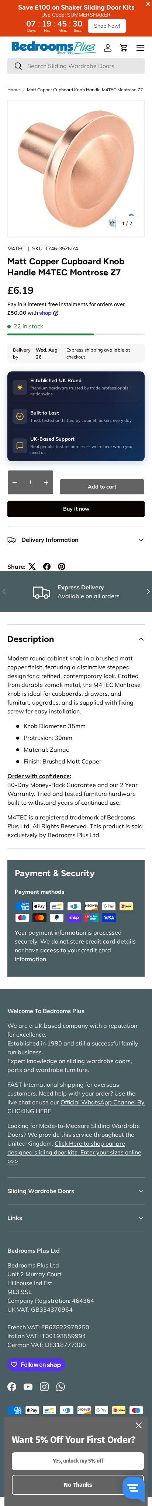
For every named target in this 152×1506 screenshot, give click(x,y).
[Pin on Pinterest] (61, 566)
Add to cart (102, 486)
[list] (76, 169)
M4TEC (16, 248)
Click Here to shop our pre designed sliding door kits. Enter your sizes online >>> (74, 1152)
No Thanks (78, 1484)
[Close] (139, 1425)
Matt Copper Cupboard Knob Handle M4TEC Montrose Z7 (85, 90)
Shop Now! (107, 25)
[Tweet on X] (32, 566)
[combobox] (76, 66)
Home (13, 90)
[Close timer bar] (148, 4)
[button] (124, 48)
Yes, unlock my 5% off (78, 1461)
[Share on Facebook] (46, 566)
